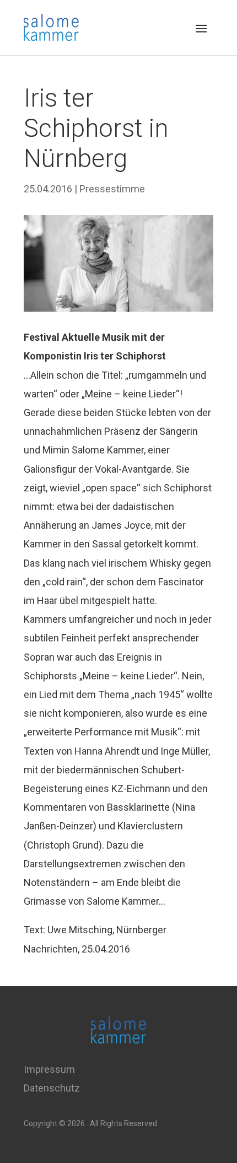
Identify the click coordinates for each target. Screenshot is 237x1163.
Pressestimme (112, 189)
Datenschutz (52, 1088)
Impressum (49, 1069)
